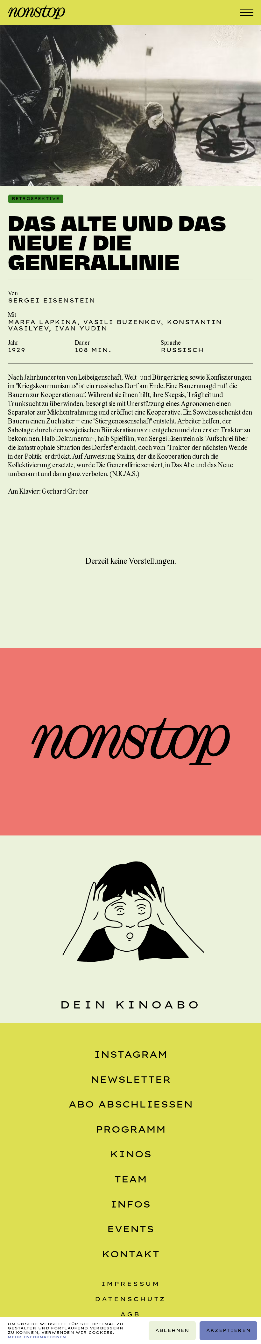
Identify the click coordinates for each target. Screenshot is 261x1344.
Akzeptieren (228, 1330)
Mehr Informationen (37, 1337)
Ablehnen (172, 1330)
